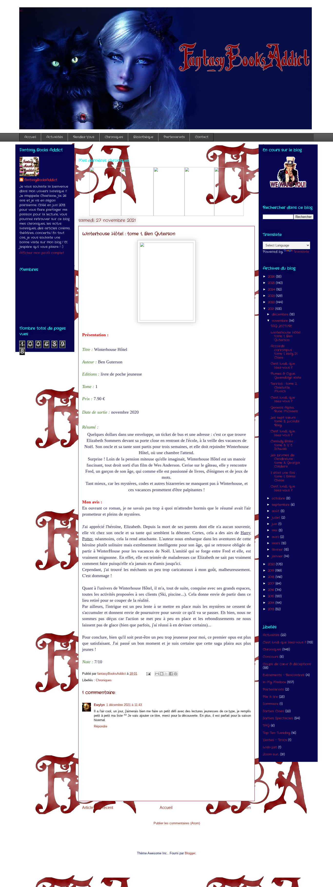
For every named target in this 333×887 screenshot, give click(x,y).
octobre (279, 498)
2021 (271, 308)
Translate (301, 251)
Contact (201, 137)
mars (276, 543)
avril (276, 537)
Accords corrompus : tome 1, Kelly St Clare (284, 352)
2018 (271, 577)
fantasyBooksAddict (40, 180)
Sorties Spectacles (278, 718)
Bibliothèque (143, 137)
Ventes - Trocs (275, 740)
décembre (281, 314)
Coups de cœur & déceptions (287, 664)
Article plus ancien (235, 807)
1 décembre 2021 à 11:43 (124, 705)
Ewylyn (99, 705)
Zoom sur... (271, 754)
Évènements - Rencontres (283, 675)
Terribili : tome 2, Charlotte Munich (284, 387)
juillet (276, 517)
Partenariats (174, 137)
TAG (266, 725)
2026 (272, 276)
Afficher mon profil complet (42, 253)
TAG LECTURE (281, 326)
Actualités (54, 137)
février (278, 549)
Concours (270, 656)
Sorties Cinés (273, 711)
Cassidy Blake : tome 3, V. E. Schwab (283, 445)
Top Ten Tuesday (276, 733)
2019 (271, 570)
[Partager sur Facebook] (170, 673)
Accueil (30, 137)
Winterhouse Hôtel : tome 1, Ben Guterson (286, 336)
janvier (278, 556)
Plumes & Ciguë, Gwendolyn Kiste (286, 375)
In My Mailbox (274, 682)
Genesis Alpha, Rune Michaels (284, 409)
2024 (272, 289)
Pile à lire (270, 696)
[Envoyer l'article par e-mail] (148, 673)
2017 (271, 583)
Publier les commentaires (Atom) (177, 823)
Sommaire (270, 704)
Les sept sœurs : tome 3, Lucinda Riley (285, 421)
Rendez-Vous (83, 137)
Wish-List (270, 747)
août (276, 511)
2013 (271, 609)
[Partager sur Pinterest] (175, 673)
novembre (280, 320)
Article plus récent (97, 807)
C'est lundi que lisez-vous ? (284, 642)
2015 (271, 596)
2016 (271, 590)
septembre (281, 504)
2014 (271, 603)
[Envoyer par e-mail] (157, 673)
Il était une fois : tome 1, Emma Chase (284, 476)
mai (275, 530)
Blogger (190, 853)
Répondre (100, 726)
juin (275, 524)
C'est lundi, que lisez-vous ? (283, 365)
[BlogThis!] (161, 673)
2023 (272, 296)
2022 (272, 302)
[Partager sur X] (166, 673)
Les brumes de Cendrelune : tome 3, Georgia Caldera (285, 461)
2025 (272, 283)
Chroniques (114, 137)
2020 (272, 564)
